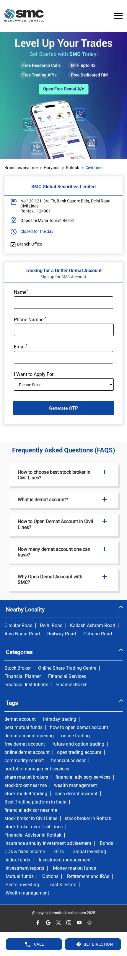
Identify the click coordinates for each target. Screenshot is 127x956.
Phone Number (30, 319)
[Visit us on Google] (48, 922)
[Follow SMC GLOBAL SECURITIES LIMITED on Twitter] (58, 922)
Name (21, 291)
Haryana (52, 167)
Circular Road (18, 625)
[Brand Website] (89, 922)
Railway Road (61, 634)
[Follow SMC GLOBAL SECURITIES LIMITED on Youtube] (79, 922)
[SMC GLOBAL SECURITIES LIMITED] (24, 16)
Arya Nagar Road (22, 634)
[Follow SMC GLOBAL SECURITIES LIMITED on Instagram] (68, 922)
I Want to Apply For (33, 374)
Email (20, 346)
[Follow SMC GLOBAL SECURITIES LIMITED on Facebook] (37, 922)
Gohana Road (97, 634)
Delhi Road (51, 625)
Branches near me (21, 167)
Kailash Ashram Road (92, 625)
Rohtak (72, 167)
